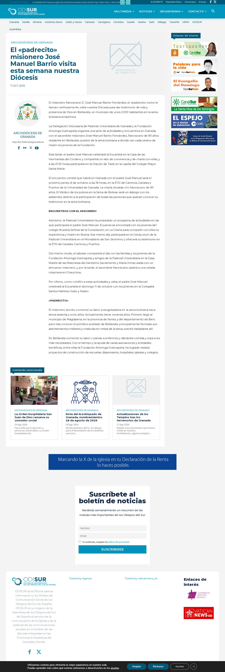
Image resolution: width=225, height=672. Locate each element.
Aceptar (136, 666)
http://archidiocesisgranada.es (28, 142)
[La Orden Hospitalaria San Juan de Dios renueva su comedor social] (34, 390)
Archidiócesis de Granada (32, 42)
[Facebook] (210, 2)
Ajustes (179, 666)
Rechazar (158, 666)
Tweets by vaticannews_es (141, 578)
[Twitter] (215, 2)
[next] (128, 2)
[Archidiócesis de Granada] (28, 113)
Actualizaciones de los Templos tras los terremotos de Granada (134, 417)
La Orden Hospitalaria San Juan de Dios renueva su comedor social (33, 417)
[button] (213, 11)
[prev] (122, 2)
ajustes (115, 668)
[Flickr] (25, 148)
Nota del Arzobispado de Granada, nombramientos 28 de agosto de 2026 (84, 417)
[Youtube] (36, 148)
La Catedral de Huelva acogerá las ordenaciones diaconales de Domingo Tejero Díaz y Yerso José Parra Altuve (82, 2)
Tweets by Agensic (80, 578)
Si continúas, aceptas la (105, 542)
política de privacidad (118, 542)
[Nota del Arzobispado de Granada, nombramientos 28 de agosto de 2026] (85, 390)
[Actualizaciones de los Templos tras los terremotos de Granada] (136, 390)
